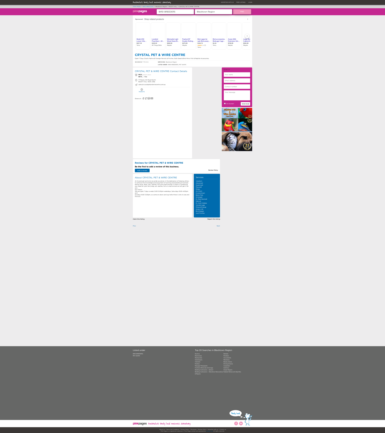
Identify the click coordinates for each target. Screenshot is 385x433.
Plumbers (226, 355)
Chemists (197, 361)
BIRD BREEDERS (138, 353)
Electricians (198, 355)
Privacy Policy (185, 429)
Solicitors (226, 367)
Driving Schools (228, 363)
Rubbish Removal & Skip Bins (232, 371)
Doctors (197, 353)
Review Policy (202, 429)
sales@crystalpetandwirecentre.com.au (152, 84)
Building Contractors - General (204, 369)
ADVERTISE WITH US (227, 2)
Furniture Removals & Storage (204, 367)
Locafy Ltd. (209, 431)
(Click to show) (147, 74)
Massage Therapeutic (201, 365)
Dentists (225, 353)
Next (218, 226)
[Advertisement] (207, 81)
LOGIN (250, 2)
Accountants (227, 357)
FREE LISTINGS (240, 2)
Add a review (142, 170)
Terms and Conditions (172, 429)
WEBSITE (142, 91)
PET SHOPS (136, 355)
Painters (197, 363)
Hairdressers (198, 359)
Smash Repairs (227, 369)
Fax (146, 76)
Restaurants (198, 357)
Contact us (222, 429)
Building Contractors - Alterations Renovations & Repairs (209, 372)
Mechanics (226, 359)
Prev (134, 226)
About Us (162, 429)
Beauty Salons (227, 361)
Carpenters (226, 365)
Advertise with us (213, 429)
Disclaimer (193, 429)
